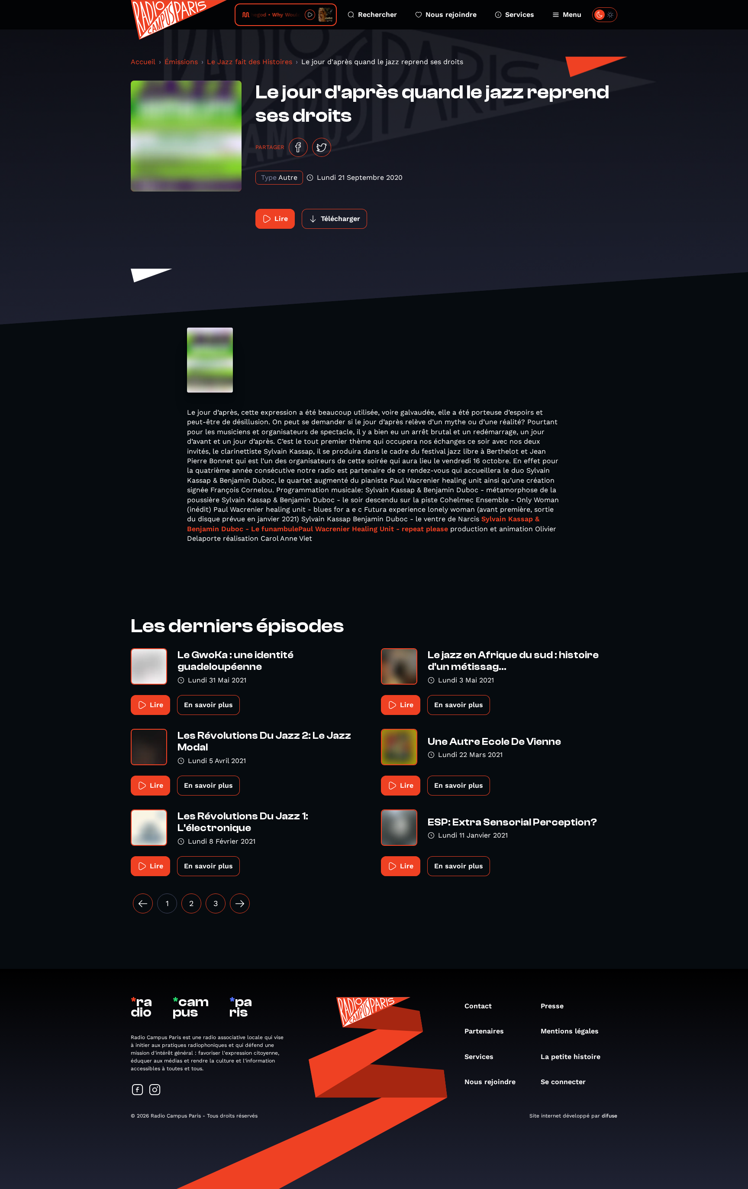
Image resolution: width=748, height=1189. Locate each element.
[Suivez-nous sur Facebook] (138, 1090)
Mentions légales (570, 1031)
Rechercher (377, 14)
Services (519, 14)
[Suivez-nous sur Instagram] (155, 1090)
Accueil (143, 62)
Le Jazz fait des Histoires (249, 62)
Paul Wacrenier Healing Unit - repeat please (373, 529)
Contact (478, 1006)
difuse (609, 1116)
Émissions (181, 62)
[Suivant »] (239, 903)
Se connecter (563, 1082)
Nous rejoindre (451, 14)
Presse (552, 1006)
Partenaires (484, 1031)
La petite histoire (570, 1057)
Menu (572, 14)
